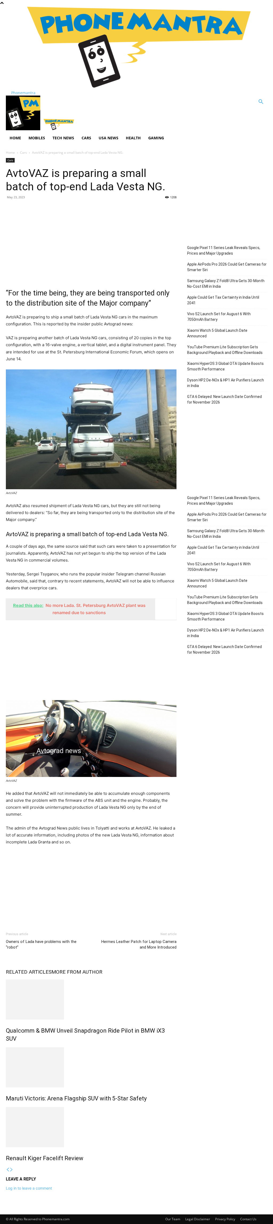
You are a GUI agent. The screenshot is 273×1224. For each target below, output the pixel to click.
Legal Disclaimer (197, 1219)
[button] (260, 102)
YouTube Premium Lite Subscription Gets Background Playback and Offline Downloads (225, 350)
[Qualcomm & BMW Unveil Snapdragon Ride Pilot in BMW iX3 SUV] (91, 1000)
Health (133, 137)
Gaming (156, 137)
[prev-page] (8, 1169)
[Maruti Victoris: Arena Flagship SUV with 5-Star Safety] (91, 1067)
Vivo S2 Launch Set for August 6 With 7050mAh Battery (219, 317)
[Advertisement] (91, 242)
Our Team (172, 1219)
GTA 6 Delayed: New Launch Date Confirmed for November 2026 (224, 399)
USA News (108, 137)
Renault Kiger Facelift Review (44, 1158)
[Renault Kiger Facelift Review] (91, 1127)
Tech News (63, 137)
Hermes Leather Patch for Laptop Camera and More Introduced (138, 944)
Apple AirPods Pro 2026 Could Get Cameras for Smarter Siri (227, 267)
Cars (86, 137)
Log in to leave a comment (29, 1188)
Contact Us (248, 1219)
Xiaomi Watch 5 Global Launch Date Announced (217, 333)
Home (15, 137)
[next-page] (11, 1169)
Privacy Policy (225, 1219)
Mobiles (37, 137)
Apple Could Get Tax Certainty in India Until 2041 (223, 300)
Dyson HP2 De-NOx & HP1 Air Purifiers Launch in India (225, 383)
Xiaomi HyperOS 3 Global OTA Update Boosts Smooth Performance (225, 366)
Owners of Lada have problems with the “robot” (41, 944)
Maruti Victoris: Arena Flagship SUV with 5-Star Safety (76, 1098)
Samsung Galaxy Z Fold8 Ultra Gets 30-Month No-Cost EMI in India (225, 284)
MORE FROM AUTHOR (76, 972)
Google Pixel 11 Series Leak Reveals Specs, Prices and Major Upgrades (223, 250)
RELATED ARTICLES (28, 972)
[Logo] (23, 128)
